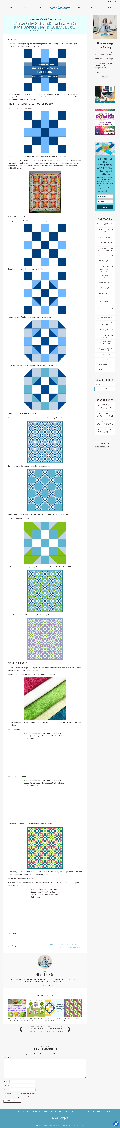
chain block (63, 944)
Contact (108, 7)
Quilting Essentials (105, 329)
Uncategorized (104, 369)
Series (104, 359)
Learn (78, 7)
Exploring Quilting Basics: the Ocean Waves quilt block (55, 1029)
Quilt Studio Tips (104, 313)
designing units (76, 944)
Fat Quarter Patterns (105, 288)
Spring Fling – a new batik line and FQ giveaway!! (106, 431)
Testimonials (104, 364)
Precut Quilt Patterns (105, 300)
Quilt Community (105, 260)
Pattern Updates (53, 1111)
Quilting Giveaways (105, 335)
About (27, 7)
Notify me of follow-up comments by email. (20, 1094)
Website (7, 1090)
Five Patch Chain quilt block (71, 947)
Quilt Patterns (103, 266)
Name (6, 1081)
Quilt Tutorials (104, 318)
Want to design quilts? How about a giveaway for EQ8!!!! (105, 415)
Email (6, 1086)
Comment (8, 1057)
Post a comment (53, 30)
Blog (93, 7)
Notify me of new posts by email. (17, 1097)
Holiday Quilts (104, 255)
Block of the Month (105, 229)
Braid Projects (105, 276)
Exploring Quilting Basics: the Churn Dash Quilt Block (35, 1029)
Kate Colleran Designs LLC (74, 1125)
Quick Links (13, 1111)
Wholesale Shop (31, 1111)
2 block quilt (52, 944)
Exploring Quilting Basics (45, 19)
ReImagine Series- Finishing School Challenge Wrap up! (105, 423)
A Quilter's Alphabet (105, 223)
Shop (12, 7)
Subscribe (105, 207)
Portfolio (42, 7)
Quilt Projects (104, 308)
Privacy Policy (73, 1111)
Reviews (104, 354)
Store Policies (92, 1111)
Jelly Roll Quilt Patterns (105, 294)
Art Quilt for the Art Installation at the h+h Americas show (105, 407)
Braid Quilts (104, 282)
